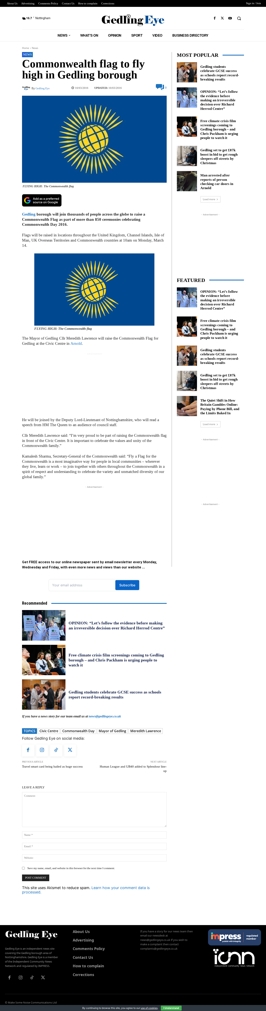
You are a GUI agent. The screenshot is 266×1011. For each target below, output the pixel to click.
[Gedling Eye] (133, 20)
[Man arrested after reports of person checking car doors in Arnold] (187, 181)
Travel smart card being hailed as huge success (52, 766)
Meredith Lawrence (145, 731)
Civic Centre (48, 731)
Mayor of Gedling (112, 731)
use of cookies (149, 1008)
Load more (209, 199)
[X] (222, 18)
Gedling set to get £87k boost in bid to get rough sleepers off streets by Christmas (219, 156)
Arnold (76, 343)
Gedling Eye (43, 88)
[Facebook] (214, 18)
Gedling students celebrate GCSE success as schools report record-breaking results (219, 73)
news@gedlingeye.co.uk (105, 716)
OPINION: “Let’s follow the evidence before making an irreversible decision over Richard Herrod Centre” (219, 100)
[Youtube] (230, 18)
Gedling (29, 214)
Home (25, 48)
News (35, 48)
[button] (239, 18)
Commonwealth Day (78, 731)
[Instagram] (42, 750)
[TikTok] (56, 750)
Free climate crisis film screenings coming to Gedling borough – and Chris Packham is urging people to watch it (116, 660)
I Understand (171, 1008)
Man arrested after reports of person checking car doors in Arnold (216, 181)
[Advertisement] (94, 385)
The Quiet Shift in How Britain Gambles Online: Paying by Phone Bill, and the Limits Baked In (219, 406)
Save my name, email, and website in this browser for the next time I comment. (71, 868)
